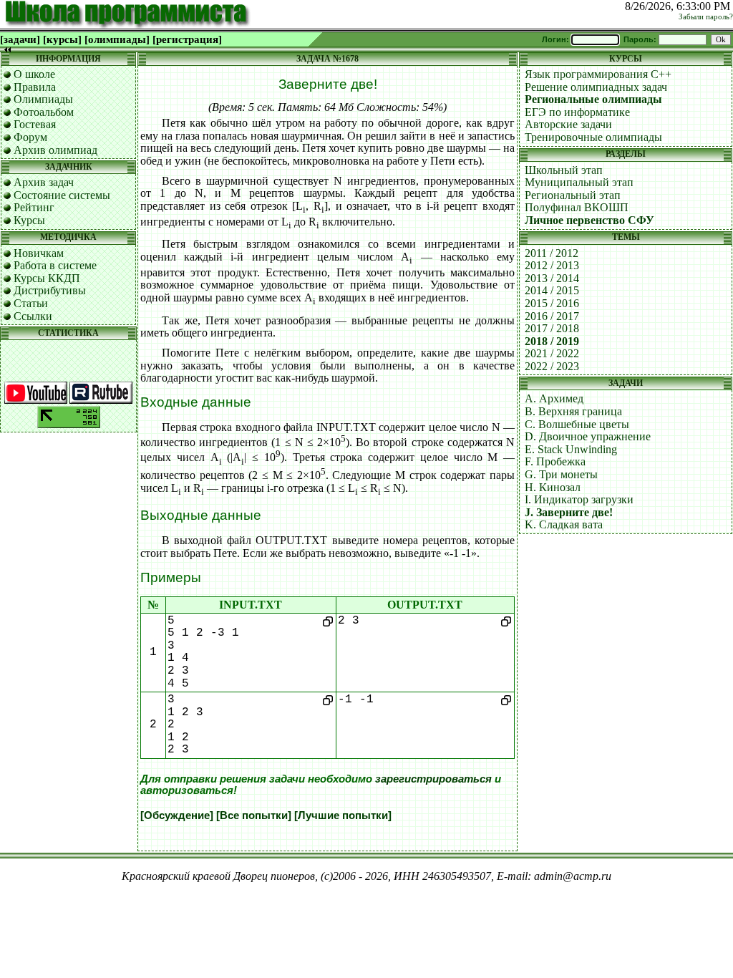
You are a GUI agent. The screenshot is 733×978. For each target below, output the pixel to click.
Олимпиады (43, 99)
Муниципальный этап (579, 182)
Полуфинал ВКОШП (576, 207)
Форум (30, 137)
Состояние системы (62, 195)
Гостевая (35, 124)
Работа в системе (55, 265)
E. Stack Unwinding (571, 449)
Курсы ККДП (47, 278)
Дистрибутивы (50, 290)
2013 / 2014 (552, 278)
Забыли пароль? (706, 17)
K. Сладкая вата (564, 524)
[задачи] (20, 39)
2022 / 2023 (552, 366)
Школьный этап (564, 170)
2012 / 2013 (552, 265)
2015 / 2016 (552, 303)
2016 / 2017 (552, 316)
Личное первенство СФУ (589, 220)
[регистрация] (187, 39)
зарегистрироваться (433, 779)
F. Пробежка (555, 461)
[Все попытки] (253, 815)
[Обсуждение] (176, 815)
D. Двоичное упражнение (588, 436)
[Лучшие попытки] (343, 815)
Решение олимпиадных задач (596, 87)
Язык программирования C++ (598, 74)
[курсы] (62, 39)
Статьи (31, 303)
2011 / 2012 (551, 253)
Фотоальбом (44, 112)
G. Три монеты (561, 474)
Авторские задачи (568, 124)
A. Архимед (554, 398)
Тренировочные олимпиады (593, 137)
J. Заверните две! (569, 512)
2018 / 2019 (552, 341)
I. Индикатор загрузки (579, 499)
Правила (35, 87)
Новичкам (39, 253)
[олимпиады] (117, 39)
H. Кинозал (553, 487)
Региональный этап (573, 195)
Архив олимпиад (55, 150)
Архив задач (44, 182)
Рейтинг (34, 207)
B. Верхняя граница (573, 411)
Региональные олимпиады (593, 99)
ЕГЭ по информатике (577, 112)
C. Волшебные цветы (577, 424)
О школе (34, 74)
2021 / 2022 (552, 353)
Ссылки (33, 316)
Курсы (29, 220)
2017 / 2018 (552, 328)
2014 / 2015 (552, 290)
